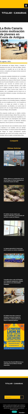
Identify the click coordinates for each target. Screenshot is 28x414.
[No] (26, 408)
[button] (26, 6)
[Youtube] (3, 3)
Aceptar (14, 411)
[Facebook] (3, 1)
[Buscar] (21, 397)
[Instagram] (5, 1)
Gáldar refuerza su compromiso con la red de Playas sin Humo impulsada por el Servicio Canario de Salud (14, 180)
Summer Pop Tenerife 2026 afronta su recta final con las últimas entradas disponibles (13, 363)
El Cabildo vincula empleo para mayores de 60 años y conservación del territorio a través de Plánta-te (14, 215)
